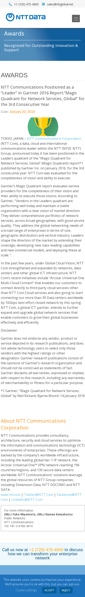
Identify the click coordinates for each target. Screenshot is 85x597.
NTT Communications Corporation (54, 138)
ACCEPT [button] (49, 590)
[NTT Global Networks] (26, 22)
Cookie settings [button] (26, 590)
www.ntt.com (10, 494)
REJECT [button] (66, 590)
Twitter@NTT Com (38, 494)
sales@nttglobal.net (60, 4)
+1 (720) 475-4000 (46, 549)
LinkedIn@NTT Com (27, 499)
